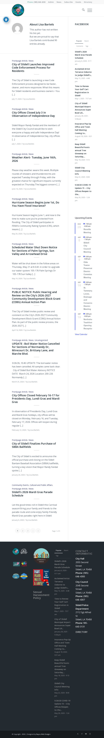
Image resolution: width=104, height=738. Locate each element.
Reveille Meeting (87, 231)
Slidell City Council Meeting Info (82, 170)
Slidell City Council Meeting (87, 247)
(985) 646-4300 (39, 2)
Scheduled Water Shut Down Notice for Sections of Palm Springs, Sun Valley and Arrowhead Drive (34, 251)
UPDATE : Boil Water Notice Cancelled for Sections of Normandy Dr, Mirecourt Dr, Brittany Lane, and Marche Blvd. (36, 348)
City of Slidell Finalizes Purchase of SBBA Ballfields (34, 445)
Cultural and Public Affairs (41, 485)
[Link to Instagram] (90, 734)
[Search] (82, 10)
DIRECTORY (81, 632)
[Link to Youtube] (86, 734)
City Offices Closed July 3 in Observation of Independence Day (33, 114)
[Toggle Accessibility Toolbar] (6, 19)
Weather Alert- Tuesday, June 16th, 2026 (34, 159)
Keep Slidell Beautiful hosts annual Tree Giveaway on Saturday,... (82, 150)
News (31, 60)
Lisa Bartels (30, 99)
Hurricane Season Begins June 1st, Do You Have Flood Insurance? (35, 204)
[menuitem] (51, 2)
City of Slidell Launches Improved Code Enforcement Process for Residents (33, 68)
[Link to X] (78, 734)
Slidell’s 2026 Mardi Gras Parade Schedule (32, 493)
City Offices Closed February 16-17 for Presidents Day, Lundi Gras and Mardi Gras (36, 399)
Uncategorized (41, 340)
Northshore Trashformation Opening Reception (91, 324)
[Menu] (88, 10)
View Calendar (81, 334)
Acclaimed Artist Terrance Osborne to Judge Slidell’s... (83, 72)
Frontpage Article (19, 60)
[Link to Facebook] (82, 734)
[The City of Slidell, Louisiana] (18, 10)
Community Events (20, 485)
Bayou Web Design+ (43, 734)
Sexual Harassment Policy (41, 595)
